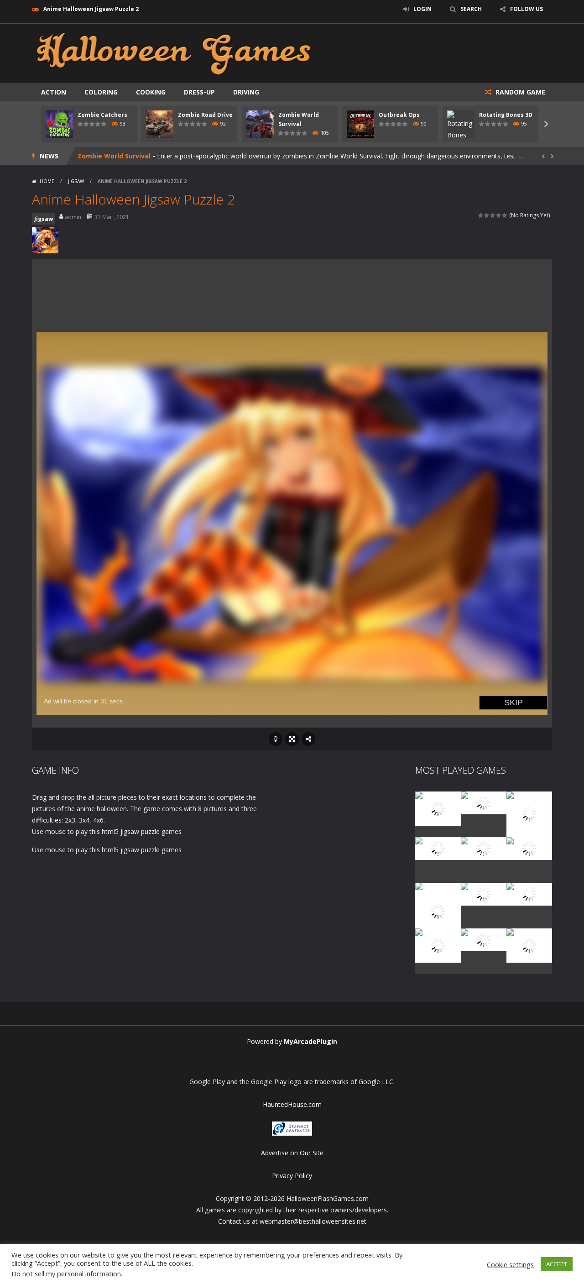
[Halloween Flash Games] (174, 52)
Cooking (151, 92)
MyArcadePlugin (310, 1041)
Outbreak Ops (399, 115)
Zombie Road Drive (205, 115)
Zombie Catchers (102, 115)
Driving (246, 92)
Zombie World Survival (114, 156)
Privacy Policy (292, 1175)
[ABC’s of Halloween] (438, 848)
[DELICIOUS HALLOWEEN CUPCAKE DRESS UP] (529, 813)
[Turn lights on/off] (275, 739)
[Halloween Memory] (483, 893)
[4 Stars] (499, 215)
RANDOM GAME (519, 92)
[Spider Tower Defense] (438, 807)
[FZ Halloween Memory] (529, 944)
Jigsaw (76, 181)
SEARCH (471, 9)
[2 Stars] (487, 215)
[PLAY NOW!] (59, 123)
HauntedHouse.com (292, 1104)
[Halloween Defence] (483, 848)
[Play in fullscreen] (292, 739)
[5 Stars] (505, 215)
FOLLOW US (526, 9)
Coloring (101, 92)
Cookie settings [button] (510, 1264)
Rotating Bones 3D (505, 115)
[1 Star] (481, 215)
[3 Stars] (493, 215)
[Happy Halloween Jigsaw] (438, 944)
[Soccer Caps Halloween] (483, 939)
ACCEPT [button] (556, 1264)
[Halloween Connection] (483, 802)
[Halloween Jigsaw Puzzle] (529, 893)
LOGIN (422, 9)
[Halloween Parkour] (529, 848)
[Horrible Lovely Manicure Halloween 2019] (438, 910)
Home (47, 181)
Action (53, 92)
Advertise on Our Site (292, 1152)
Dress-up (199, 92)
